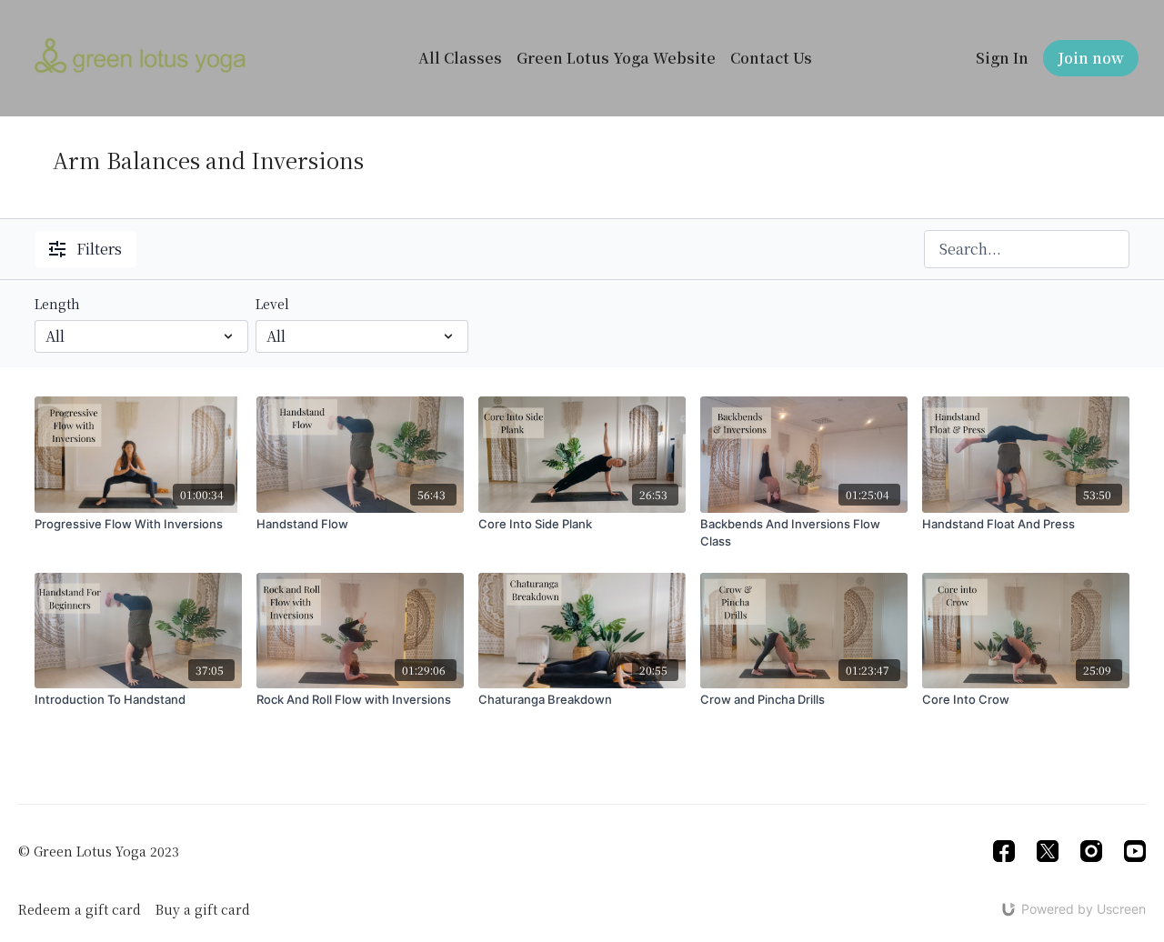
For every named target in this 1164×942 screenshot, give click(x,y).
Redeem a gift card (79, 909)
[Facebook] (1004, 851)
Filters (99, 248)
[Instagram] (1091, 851)
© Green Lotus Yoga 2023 (98, 851)
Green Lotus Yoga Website (616, 57)
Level (272, 304)
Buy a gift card (203, 909)
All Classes (460, 57)
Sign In (1002, 57)
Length (57, 304)
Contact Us (771, 57)
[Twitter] (1048, 851)
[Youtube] (1135, 851)
